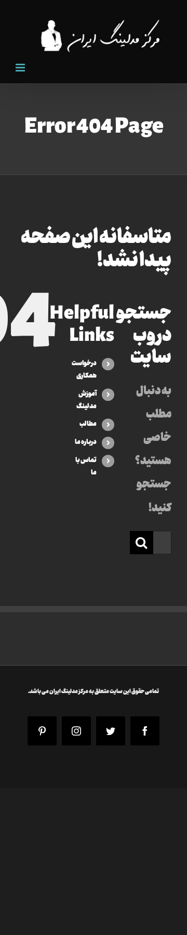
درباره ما (86, 442)
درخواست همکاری (84, 370)
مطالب (88, 424)
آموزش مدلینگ (86, 400)
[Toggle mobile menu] (21, 67)
